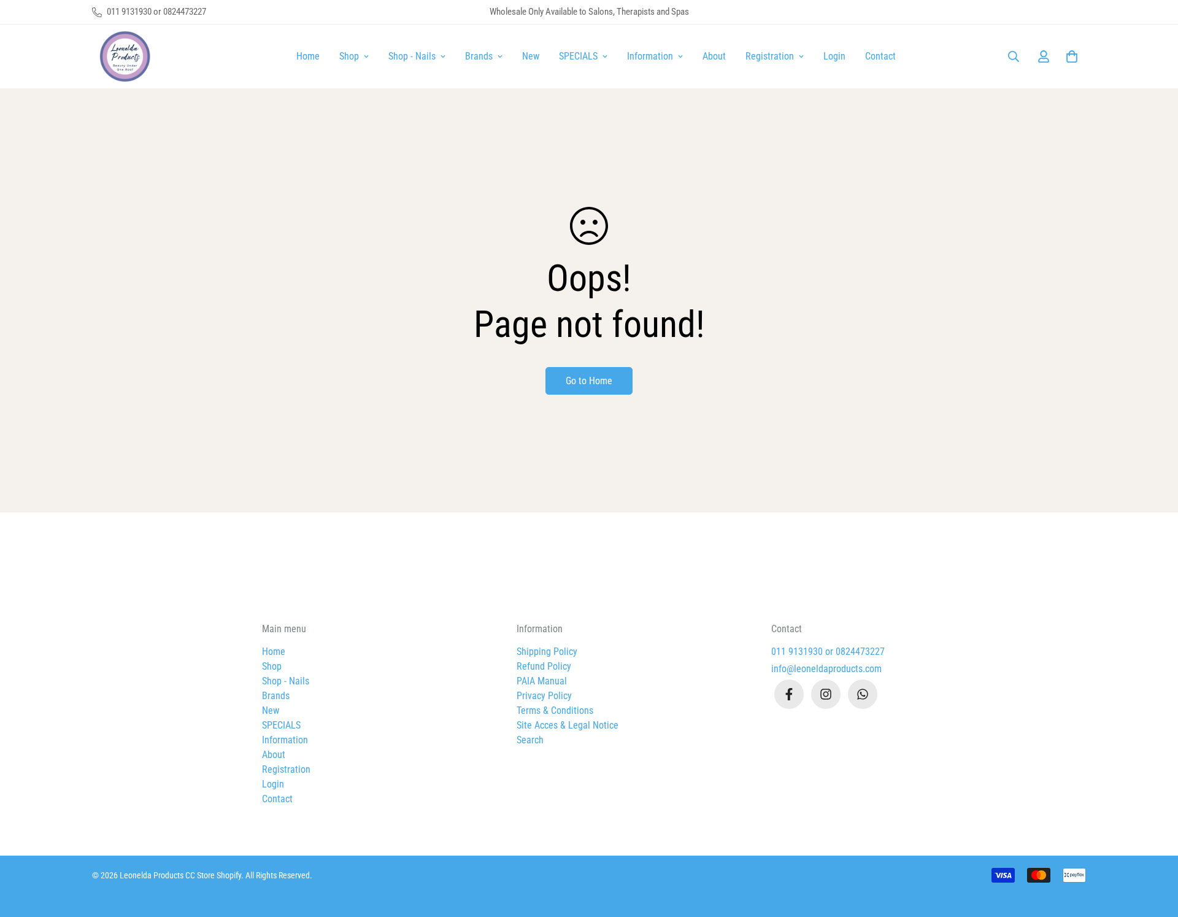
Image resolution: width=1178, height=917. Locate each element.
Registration (769, 56)
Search (530, 740)
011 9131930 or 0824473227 (828, 651)
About (714, 56)
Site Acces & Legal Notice (567, 725)
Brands (479, 56)
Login (834, 56)
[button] (1069, 56)
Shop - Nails (412, 56)
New (530, 56)
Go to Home (589, 381)
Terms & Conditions (555, 710)
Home (308, 56)
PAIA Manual (542, 681)
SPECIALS (578, 56)
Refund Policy (544, 666)
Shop (349, 56)
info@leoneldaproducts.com (826, 669)
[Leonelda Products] (122, 56)
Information (650, 56)
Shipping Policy (547, 651)
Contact (880, 56)
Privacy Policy (544, 696)
